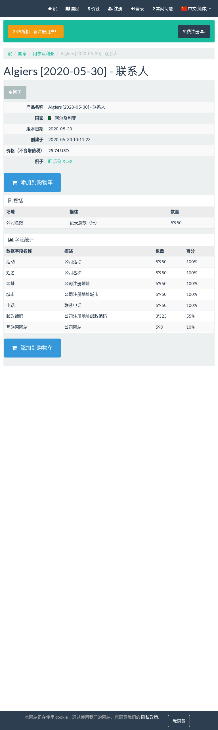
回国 (17, 91)
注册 (117, 8)
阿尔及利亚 (43, 53)
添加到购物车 (35, 182)
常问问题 (164, 8)
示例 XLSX (62, 161)
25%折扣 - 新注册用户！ (36, 31)
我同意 (179, 720)
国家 (74, 8)
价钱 (95, 8)
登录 (139, 8)
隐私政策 (149, 717)
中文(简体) (197, 8)
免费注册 (191, 31)
